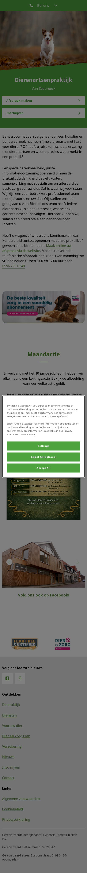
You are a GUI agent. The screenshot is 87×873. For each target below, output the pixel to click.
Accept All (43, 467)
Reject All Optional (43, 456)
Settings (43, 445)
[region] (43, 436)
